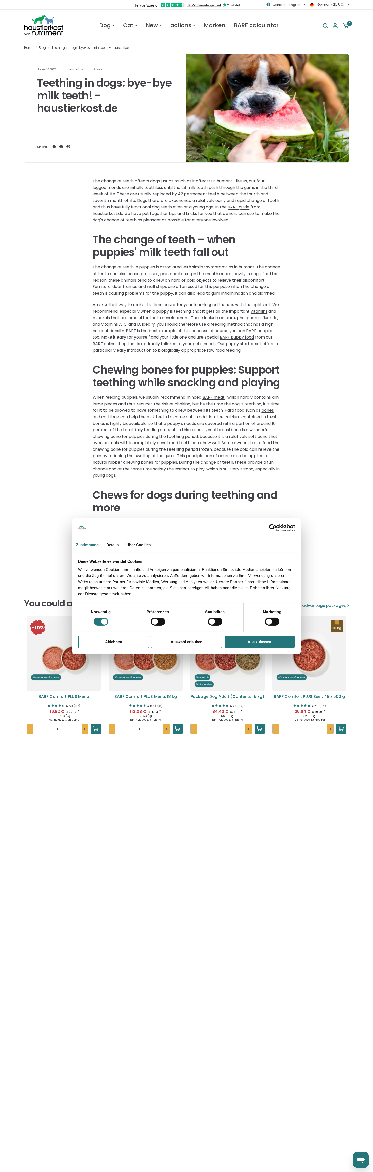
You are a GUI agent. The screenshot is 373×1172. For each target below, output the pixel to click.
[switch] (158, 622)
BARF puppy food (237, 337)
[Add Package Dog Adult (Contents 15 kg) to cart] (260, 729)
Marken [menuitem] (214, 25)
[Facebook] (54, 146)
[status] (37, 627)
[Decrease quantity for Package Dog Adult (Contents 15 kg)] (194, 729)
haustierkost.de (108, 213)
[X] (61, 146)
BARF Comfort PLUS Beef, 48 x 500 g (309, 696)
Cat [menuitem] (128, 25)
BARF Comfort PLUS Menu (64, 696)
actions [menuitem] (180, 25)
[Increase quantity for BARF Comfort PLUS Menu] (85, 729)
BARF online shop (110, 344)
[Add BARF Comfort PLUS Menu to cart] (96, 729)
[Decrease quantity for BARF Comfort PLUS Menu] (30, 729)
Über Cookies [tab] (138, 544)
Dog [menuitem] (105, 25)
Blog (42, 47)
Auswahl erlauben (186, 641)
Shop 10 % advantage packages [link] (314, 605)
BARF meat (213, 397)
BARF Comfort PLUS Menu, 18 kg (145, 696)
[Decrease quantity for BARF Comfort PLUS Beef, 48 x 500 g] (276, 729)
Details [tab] (112, 544)
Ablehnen (113, 641)
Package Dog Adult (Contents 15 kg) (227, 696)
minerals (101, 318)
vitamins (259, 311)
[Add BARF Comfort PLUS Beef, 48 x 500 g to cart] (341, 729)
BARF (131, 331)
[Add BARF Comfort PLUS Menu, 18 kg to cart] (178, 729)
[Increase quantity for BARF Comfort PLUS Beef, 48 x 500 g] (330, 729)
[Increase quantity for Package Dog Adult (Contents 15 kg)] (248, 729)
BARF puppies (259, 331)
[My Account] (335, 25)
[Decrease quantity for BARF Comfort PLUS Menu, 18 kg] (112, 729)
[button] (63, 681)
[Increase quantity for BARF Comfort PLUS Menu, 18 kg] (166, 729)
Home (28, 47)
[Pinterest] (68, 146)
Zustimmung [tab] (87, 544)
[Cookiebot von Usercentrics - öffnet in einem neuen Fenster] (273, 528)
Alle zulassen (259, 641)
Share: (42, 146)
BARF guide (238, 207)
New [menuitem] (152, 25)
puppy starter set (243, 344)
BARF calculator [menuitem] (256, 25)
